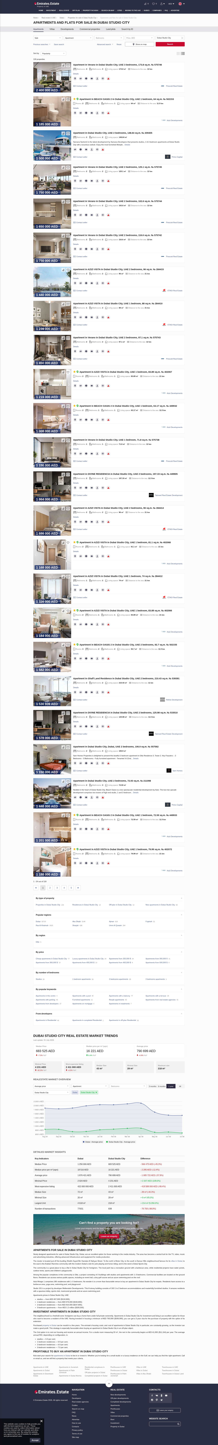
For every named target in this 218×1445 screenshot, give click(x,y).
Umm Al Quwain (115, 925)
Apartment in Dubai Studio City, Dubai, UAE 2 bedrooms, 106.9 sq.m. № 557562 (116, 746)
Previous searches (40, 44)
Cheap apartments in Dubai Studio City (51, 959)
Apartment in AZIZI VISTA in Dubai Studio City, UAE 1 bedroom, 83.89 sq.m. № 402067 (125, 372)
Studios (39, 979)
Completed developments (121, 1402)
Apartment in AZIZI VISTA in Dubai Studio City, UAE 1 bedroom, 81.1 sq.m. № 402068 (125, 542)
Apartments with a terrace (156, 996)
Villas (52, 29)
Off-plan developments (120, 1398)
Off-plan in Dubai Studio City (120, 905)
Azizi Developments (174, 120)
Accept (35, 1440)
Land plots (110, 29)
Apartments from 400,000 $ (83, 963)
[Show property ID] (103, 78)
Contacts (75, 1427)
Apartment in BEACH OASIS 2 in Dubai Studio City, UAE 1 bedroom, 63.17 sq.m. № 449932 (128, 406)
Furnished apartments (81, 1000)
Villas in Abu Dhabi (143, 1374)
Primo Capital (177, 157)
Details (76, 74)
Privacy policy (77, 1430)
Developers (76, 1398)
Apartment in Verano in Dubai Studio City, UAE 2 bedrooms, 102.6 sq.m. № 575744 (117, 201)
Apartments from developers (47, 1004)
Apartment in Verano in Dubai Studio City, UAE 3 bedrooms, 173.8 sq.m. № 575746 (117, 64)
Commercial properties (90, 29)
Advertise (75, 1419)
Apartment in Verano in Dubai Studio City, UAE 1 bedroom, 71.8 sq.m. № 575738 (116, 440)
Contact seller (81, 86)
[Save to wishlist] (68, 65)
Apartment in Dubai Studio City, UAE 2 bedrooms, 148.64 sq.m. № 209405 (112, 133)
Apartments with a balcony (119, 996)
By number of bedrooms (47, 973)
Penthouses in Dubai (119, 1370)
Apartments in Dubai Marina (70, 1376)
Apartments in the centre (46, 996)
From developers (44, 1014)
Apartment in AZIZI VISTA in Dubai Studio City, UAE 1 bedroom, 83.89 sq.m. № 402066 (125, 610)
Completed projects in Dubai (96, 1376)
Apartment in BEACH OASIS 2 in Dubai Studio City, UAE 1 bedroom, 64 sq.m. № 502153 (126, 99)
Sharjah (75, 925)
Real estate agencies (80, 1402)
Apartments (38, 29)
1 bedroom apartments (81, 979)
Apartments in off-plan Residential (122, 1020)
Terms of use (77, 1434)
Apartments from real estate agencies (161, 1000)
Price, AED (130, 38)
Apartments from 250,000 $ (120, 959)
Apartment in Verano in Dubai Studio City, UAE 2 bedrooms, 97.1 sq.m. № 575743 (117, 337)
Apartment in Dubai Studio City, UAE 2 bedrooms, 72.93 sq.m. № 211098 (112, 781)
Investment (115, 1423)
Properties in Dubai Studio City (48, 905)
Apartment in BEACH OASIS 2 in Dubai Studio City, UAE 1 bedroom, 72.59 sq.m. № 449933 (128, 815)
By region (40, 935)
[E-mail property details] (92, 78)
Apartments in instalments (119, 1004)
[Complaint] (108, 78)
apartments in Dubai (62, 1356)
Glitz (37, 942)
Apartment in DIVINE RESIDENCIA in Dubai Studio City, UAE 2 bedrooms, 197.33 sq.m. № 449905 (125, 474)
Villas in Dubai (141, 1370)
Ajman (111, 921)
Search (170, 44)
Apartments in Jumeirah (68, 1367)
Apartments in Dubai (41, 1370)
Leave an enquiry (109, 1236)
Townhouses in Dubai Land (173, 1374)
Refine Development (174, 700)
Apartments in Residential (46, 1020)
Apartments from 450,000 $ (120, 963)
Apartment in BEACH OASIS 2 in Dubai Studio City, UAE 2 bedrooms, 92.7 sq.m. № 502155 (128, 644)
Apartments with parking (45, 1000)
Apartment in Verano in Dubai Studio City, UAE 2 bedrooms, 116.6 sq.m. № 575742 (117, 235)
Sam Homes (177, 771)
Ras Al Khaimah (42, 925)
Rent (112, 1419)
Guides (75, 1405)
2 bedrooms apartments (118, 979)
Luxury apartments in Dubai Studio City (88, 959)
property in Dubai (49, 1325)
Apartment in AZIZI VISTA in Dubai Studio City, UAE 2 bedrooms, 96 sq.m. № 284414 (118, 508)
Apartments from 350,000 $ (47, 963)
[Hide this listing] (81, 78)
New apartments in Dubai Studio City (160, 905)
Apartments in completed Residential (87, 1020)
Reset (119, 44)
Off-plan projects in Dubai (95, 1372)
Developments (67, 29)
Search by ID (127, 29)
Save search (59, 44)
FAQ (73, 1412)
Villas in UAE (141, 1367)
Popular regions (43, 915)
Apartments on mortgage (82, 1004)
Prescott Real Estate (174, 86)
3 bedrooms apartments (155, 979)
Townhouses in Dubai (170, 1370)
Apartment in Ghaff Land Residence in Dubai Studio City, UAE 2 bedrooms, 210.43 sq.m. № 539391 (126, 678)
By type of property (45, 898)
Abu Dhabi (76, 921)
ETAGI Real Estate (175, 291)
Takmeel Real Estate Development (168, 495)
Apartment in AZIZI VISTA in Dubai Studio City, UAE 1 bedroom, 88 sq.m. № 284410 (117, 303)
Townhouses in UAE (170, 1367)
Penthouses (115, 1409)
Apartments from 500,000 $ (157, 963)
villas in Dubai (176, 1261)
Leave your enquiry (166, 1410)
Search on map (78, 1409)
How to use (76, 1423)
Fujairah (149, 921)
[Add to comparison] (63, 65)
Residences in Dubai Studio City (85, 905)
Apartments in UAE (40, 1367)
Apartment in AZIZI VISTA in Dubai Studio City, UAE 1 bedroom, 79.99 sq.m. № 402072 (125, 849)
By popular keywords (46, 989)
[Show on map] (75, 78)
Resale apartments (116, 1000)
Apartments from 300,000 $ (157, 959)
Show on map (141, 44)
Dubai (38, 921)
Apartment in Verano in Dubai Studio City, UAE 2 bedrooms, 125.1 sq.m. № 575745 (117, 167)
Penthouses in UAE (118, 1367)
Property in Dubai (117, 1427)
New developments (118, 1395)
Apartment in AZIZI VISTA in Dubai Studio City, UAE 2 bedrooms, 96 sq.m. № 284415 (118, 269)
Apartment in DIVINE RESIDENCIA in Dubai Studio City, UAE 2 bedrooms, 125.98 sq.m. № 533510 (125, 712)
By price (40, 952)
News (74, 1416)
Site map (75, 1437)
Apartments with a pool (81, 996)
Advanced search (104, 44)
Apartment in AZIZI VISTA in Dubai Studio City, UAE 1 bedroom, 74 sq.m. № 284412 (117, 576)
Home (74, 1395)
